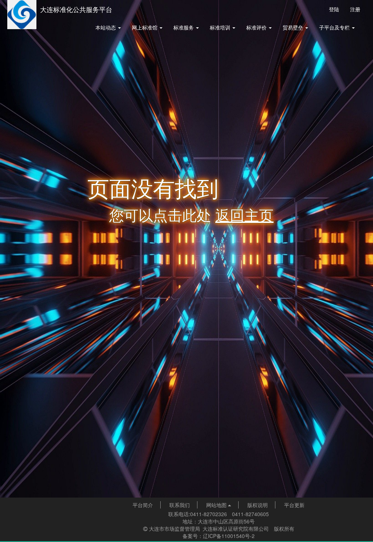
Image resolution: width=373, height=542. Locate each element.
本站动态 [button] (106, 27)
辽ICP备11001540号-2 (229, 535)
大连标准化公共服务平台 (76, 9)
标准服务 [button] (184, 27)
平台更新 (294, 504)
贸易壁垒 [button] (294, 27)
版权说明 (257, 504)
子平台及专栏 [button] (335, 27)
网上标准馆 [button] (145, 27)
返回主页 (244, 214)
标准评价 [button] (257, 27)
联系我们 (179, 504)
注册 (355, 9)
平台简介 (143, 504)
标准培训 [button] (221, 27)
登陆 (334, 9)
